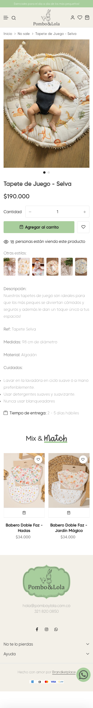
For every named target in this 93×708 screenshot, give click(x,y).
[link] (80, 49)
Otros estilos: (15, 253)
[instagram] (46, 629)
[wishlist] (80, 17)
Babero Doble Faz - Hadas (24, 528)
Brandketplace (64, 672)
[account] (72, 17)
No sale (24, 34)
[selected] (24, 512)
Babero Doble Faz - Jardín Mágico (68, 528)
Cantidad (13, 211)
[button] (6, 17)
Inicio (8, 34)
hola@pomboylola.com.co (46, 605)
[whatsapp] (56, 629)
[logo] (46, 17)
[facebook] (37, 629)
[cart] (87, 17)
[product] (24, 480)
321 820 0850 (46, 611)
